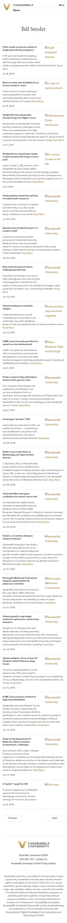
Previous (12, 818)
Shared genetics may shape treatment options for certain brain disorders (21, 619)
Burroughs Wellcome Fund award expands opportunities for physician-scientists (20, 581)
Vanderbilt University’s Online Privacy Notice (33, 863)
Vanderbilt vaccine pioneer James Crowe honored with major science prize (21, 157)
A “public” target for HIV (15, 784)
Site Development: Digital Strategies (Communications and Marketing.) (33, 912)
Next (54, 818)
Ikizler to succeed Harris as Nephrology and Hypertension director (18, 455)
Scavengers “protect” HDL (16, 419)
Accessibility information (46, 902)
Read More (38, 101)
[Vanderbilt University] (33, 844)
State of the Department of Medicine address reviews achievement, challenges (17, 742)
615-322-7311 (27, 859)
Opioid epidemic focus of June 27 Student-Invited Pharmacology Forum (20, 661)
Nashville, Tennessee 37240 (33, 855)
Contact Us (41, 859)
